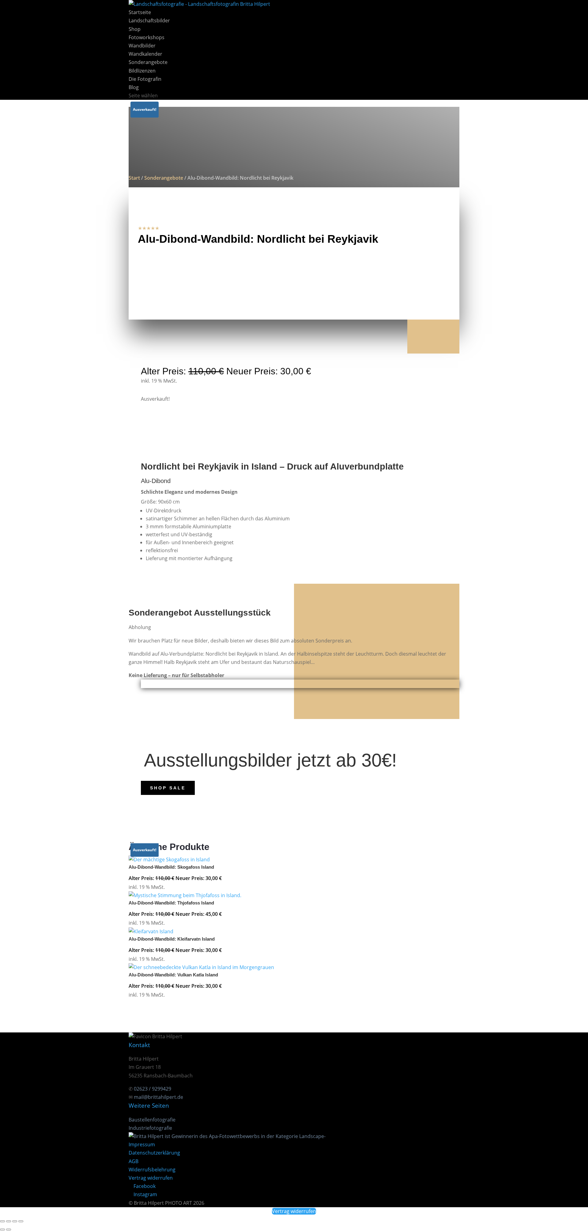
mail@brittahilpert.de (158, 1097)
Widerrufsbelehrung (152, 1169)
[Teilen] (14, 1221)
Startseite (140, 12)
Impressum (142, 1144)
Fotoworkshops (146, 37)
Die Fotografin (145, 79)
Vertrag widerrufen (151, 1177)
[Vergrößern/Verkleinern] (2, 1221)
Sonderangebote (148, 62)
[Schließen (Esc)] (20, 1221)
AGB (133, 1161)
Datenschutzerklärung (154, 1152)
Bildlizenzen (142, 70)
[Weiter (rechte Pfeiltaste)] (8, 1229)
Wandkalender (145, 54)
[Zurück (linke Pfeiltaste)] (2, 1229)
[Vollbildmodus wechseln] (8, 1221)
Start (134, 177)
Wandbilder (142, 45)
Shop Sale (168, 787)
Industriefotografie (150, 1128)
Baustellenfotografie (152, 1119)
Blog (134, 87)
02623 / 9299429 (152, 1088)
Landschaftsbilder (149, 20)
